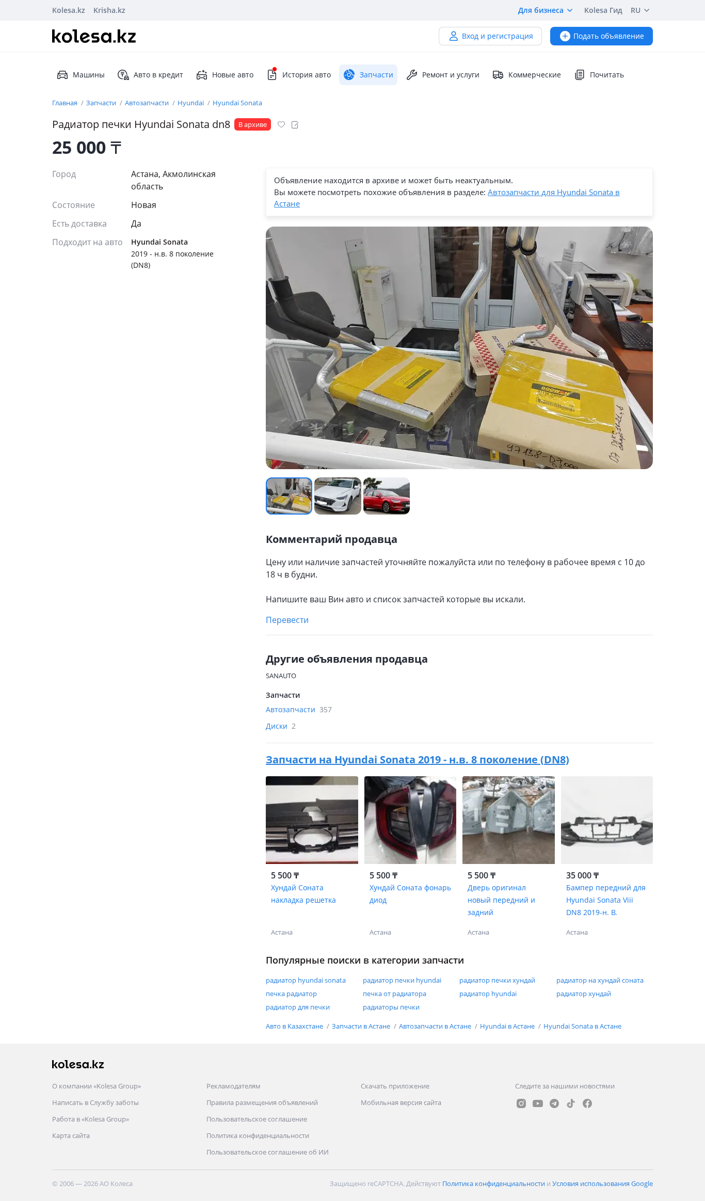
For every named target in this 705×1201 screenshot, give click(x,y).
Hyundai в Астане (508, 1026)
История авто (306, 74)
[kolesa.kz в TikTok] (571, 1103)
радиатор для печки (298, 1007)
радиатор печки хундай (497, 980)
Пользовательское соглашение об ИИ (267, 1152)
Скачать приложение (395, 1086)
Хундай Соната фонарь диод (410, 894)
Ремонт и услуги (450, 74)
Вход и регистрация (497, 36)
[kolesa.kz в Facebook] (587, 1103)
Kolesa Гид (603, 10)
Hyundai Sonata (237, 102)
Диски (281, 726)
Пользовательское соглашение (256, 1119)
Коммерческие (534, 74)
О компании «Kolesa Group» (96, 1086)
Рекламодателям (233, 1086)
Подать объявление (608, 36)
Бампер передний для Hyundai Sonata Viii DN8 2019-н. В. (606, 900)
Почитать (607, 74)
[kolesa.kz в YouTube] (538, 1103)
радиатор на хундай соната (600, 980)
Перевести (287, 620)
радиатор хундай (583, 993)
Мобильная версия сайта (401, 1102)
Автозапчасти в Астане (436, 1026)
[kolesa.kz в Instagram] (521, 1103)
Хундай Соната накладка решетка (303, 894)
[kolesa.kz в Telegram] (554, 1103)
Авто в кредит (158, 74)
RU (635, 10)
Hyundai (191, 102)
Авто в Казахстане (295, 1026)
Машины (89, 74)
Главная (65, 102)
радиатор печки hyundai (402, 980)
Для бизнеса (541, 10)
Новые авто (232, 74)
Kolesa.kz (68, 10)
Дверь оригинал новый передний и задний (501, 900)
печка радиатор (291, 993)
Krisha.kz (109, 10)
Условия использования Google (602, 1183)
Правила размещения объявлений (262, 1102)
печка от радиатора (394, 993)
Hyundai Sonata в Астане (582, 1026)
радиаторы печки (391, 1007)
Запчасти (102, 102)
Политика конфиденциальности (257, 1135)
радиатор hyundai (488, 993)
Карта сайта (71, 1135)
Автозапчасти (147, 102)
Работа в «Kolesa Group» (90, 1119)
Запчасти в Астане (362, 1026)
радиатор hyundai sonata (306, 980)
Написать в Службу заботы (95, 1102)
